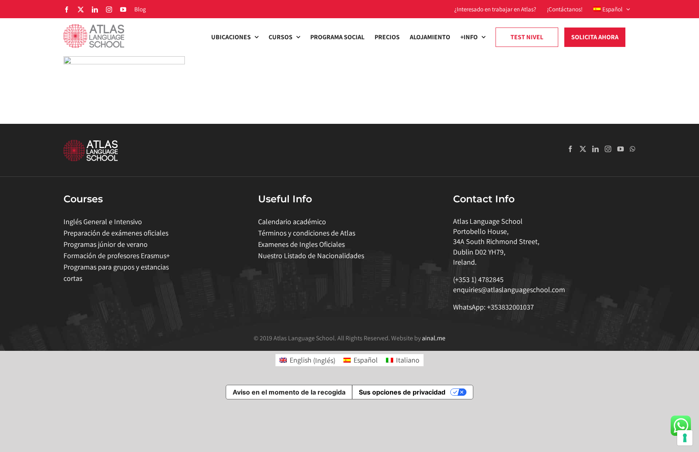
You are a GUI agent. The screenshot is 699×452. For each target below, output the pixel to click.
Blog (140, 9)
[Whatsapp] (632, 149)
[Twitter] (583, 149)
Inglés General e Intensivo (103, 221)
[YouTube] (620, 149)
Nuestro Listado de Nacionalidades (311, 255)
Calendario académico (292, 221)
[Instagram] (608, 149)
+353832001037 (510, 307)
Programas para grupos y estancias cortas (116, 272)
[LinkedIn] (595, 149)
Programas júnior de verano (106, 244)
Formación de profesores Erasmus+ (117, 255)
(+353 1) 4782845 (478, 279)
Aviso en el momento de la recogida (289, 392)
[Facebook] (570, 149)
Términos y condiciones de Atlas (306, 233)
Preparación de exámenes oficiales (116, 233)
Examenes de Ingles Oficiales (301, 244)
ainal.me (433, 338)
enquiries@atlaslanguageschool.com (509, 289)
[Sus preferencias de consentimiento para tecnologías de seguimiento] (685, 438)
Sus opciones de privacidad (402, 392)
